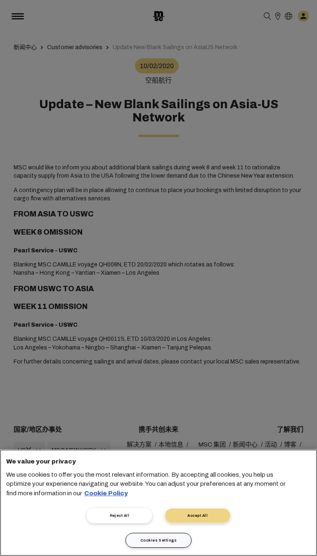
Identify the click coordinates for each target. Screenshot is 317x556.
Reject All (120, 515)
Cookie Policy (106, 493)
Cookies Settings (158, 540)
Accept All (197, 515)
